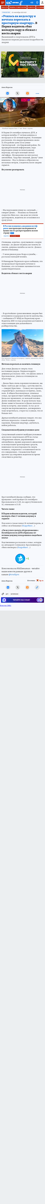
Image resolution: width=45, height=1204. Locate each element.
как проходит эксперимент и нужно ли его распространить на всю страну (20, 229)
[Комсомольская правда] (12, 2)
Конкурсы (31, 7)
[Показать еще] (37, 93)
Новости (5, 7)
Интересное (14, 594)
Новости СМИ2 (5, 605)
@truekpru (14, 574)
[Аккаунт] (42, 2)
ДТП (7, 594)
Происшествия (6, 12)
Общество (6, 236)
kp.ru (41, 580)
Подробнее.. (23, 547)
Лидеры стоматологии (18, 7)
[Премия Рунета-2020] (20, 3)
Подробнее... (28, 525)
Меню (2, 2)
